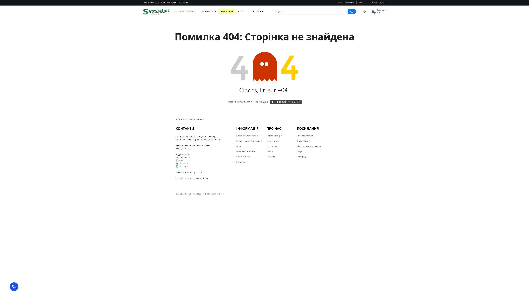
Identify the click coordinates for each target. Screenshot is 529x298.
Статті (270, 151)
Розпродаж (272, 146)
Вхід (340, 2)
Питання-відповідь (305, 135)
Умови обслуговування (247, 135)
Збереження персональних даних (248, 143)
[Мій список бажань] (364, 11)
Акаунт (300, 151)
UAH (365, 2)
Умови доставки (244, 156)
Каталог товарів (274, 135)
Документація (273, 141)
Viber (181, 160)
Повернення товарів (245, 151)
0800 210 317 (163, 2)
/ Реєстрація (348, 2)
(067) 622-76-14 (180, 2)
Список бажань (304, 141)
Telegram (183, 163)
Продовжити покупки (288, 102)
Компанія (271, 156)
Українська (378, 2)
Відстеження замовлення (309, 146)
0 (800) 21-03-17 (183, 148)
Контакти (240, 162)
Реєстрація (302, 156)
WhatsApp (183, 166)
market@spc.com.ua (194, 172)
